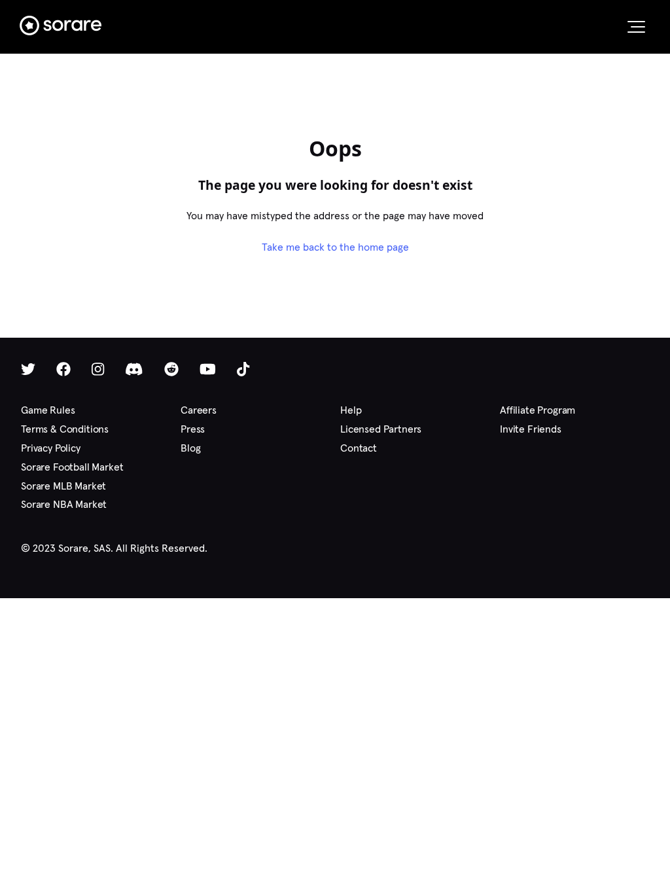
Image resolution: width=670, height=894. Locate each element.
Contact (358, 448)
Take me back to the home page (335, 247)
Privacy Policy (50, 448)
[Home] (60, 25)
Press (193, 429)
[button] (636, 27)
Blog (190, 448)
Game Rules (48, 410)
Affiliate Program (537, 410)
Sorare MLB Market (63, 485)
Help (350, 410)
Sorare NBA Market (64, 504)
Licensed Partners (380, 429)
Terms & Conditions (65, 429)
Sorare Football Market (72, 466)
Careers (199, 410)
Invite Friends (530, 429)
